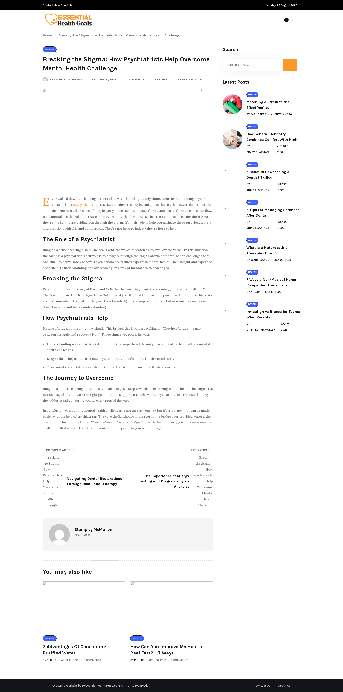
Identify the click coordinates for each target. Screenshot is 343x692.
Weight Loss (228, 19)
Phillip (51, 660)
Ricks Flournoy (257, 190)
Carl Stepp (258, 114)
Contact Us (50, 5)
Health (202, 19)
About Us (66, 5)
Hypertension (150, 19)
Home (48, 35)
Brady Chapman (257, 152)
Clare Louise (259, 260)
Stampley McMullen (261, 329)
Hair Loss (178, 19)
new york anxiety (85, 205)
